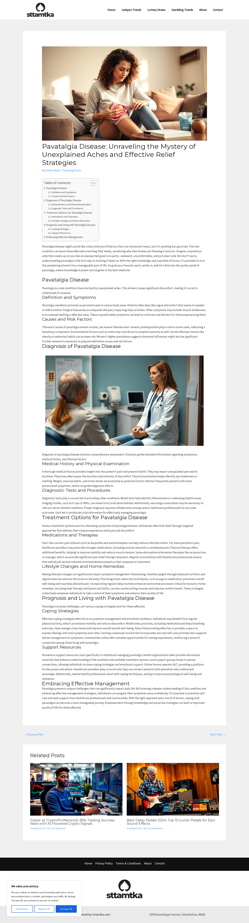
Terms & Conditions (128, 863)
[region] (44, 898)
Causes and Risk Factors (63, 196)
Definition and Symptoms (64, 192)
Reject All (44, 908)
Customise (22, 908)
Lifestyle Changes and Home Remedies (71, 220)
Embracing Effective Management (64, 237)
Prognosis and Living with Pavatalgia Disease (70, 224)
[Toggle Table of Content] (91, 183)
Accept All (66, 908)
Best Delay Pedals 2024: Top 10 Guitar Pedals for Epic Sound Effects (171, 822)
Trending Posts (72, 170)
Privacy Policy (104, 863)
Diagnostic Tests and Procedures (67, 208)
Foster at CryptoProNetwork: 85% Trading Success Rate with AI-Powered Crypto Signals (72, 822)
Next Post (218, 734)
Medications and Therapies (65, 216)
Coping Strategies (60, 229)
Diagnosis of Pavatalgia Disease (63, 200)
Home (88, 863)
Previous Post (33, 734)
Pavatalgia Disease (56, 188)
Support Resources (61, 232)
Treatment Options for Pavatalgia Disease (69, 212)
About (148, 863)
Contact (160, 863)
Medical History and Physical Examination (71, 204)
